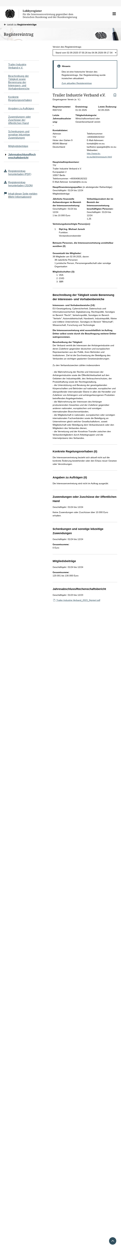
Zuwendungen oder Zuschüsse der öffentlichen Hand (19, 119)
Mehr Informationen (20, 197)
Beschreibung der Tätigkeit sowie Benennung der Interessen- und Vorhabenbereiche (19, 82)
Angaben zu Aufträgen (21, 108)
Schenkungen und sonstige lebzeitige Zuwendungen (19, 134)
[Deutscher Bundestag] (12, 13)
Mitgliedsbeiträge (18, 146)
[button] (114, 13)
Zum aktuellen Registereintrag (77, 83)
